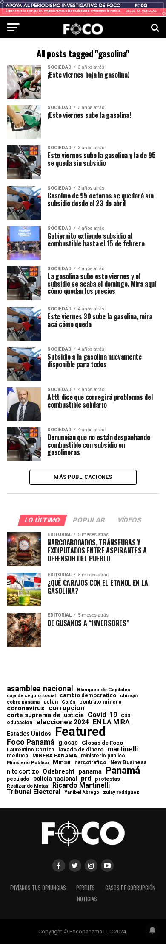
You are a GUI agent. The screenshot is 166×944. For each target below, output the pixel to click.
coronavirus (26, 708)
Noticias (87, 899)
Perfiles (85, 888)
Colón (68, 702)
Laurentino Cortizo (30, 749)
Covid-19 (102, 715)
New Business (128, 762)
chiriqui (129, 695)
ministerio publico (103, 755)
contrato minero (100, 702)
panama (90, 771)
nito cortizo (23, 772)
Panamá (123, 770)
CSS (125, 716)
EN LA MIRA (111, 722)
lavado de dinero (80, 750)
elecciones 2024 (62, 722)
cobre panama (23, 702)
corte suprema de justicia (45, 715)
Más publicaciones (83, 477)
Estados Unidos (29, 734)
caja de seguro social (31, 696)
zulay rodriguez (121, 792)
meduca (18, 756)
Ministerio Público (28, 763)
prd (86, 778)
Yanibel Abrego (81, 792)
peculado (18, 779)
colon (50, 701)
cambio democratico (88, 695)
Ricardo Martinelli (81, 785)
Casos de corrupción (130, 888)
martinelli (122, 749)
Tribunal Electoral (33, 792)
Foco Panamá (30, 742)
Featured (80, 732)
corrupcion (66, 708)
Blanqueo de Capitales (103, 690)
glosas (68, 743)
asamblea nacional (40, 689)
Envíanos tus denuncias (38, 888)
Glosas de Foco (102, 743)
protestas (107, 779)
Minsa (62, 762)
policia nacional (55, 779)
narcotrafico (90, 762)
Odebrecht (58, 771)
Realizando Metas (28, 786)
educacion (19, 722)
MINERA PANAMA (54, 755)
